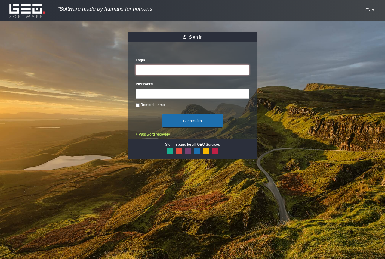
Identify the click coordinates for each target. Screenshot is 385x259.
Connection (192, 120)
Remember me (152, 105)
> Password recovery (153, 134)
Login (140, 60)
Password (144, 84)
